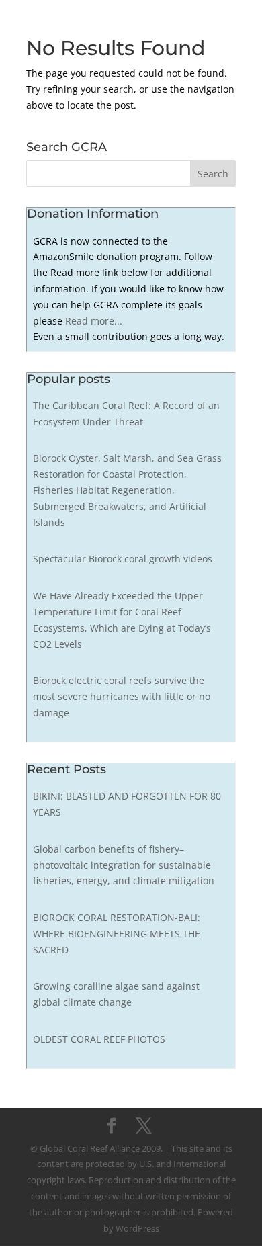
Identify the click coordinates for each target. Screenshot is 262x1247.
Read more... (93, 320)
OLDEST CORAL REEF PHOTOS (99, 1039)
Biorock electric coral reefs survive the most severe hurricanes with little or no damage (121, 696)
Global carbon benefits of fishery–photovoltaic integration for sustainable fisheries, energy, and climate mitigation (123, 865)
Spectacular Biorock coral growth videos (122, 558)
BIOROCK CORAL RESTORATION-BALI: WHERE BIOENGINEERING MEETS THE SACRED (116, 933)
